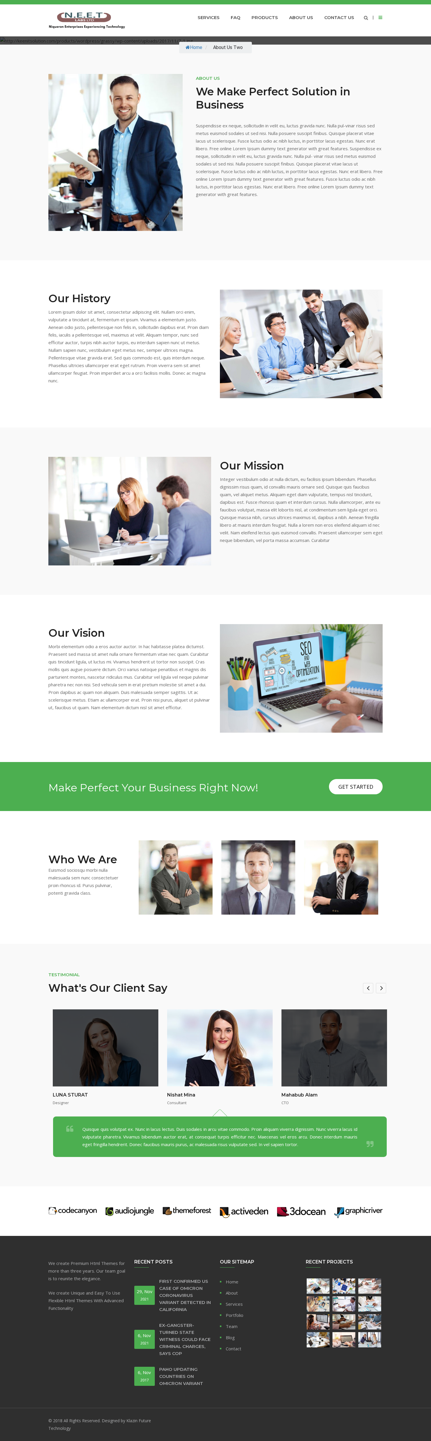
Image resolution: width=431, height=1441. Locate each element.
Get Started (355, 786)
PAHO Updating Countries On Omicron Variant (181, 1376)
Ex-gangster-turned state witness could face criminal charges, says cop (185, 1339)
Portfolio (234, 1315)
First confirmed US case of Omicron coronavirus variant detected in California (185, 1295)
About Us (301, 17)
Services (209, 17)
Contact (233, 1349)
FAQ (235, 17)
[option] (220, 1083)
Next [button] (381, 988)
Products (265, 17)
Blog (230, 1337)
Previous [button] (368, 988)
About (232, 1293)
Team (231, 1326)
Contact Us (339, 17)
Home (196, 47)
